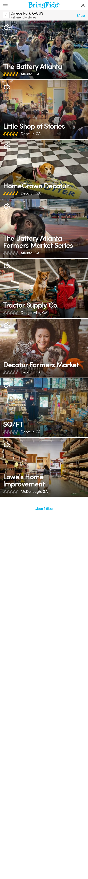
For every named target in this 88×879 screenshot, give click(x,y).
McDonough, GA (34, 491)
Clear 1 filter (44, 508)
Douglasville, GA (34, 312)
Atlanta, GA (30, 74)
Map (81, 15)
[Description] (6, 27)
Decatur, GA (31, 134)
